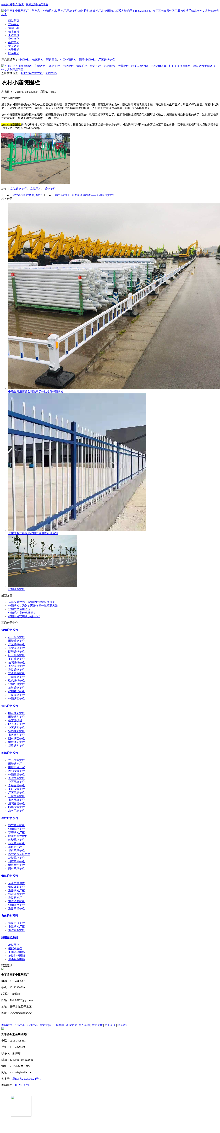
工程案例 (13, 35)
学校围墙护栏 (16, 785)
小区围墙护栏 (16, 781)
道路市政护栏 (16, 922)
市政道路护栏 (16, 901)
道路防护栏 (15, 897)
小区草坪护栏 (16, 843)
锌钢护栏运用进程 (19, 609)
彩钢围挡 (51, 59)
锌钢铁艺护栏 (16, 698)
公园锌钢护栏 (16, 676)
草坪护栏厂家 (16, 832)
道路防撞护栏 (16, 908)
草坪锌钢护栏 (16, 687)
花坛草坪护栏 (16, 857)
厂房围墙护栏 (16, 796)
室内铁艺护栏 (16, 731)
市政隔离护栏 (16, 930)
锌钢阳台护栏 (16, 684)
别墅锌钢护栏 (16, 666)
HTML (19, 1085)
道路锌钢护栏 (16, 669)
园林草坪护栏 (16, 868)
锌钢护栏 (24, 59)
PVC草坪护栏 (16, 825)
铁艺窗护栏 (15, 720)
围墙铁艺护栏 (16, 716)
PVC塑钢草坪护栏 (19, 854)
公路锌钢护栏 (16, 694)
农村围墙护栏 (16, 810)
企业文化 (13, 38)
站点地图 (42, 4)
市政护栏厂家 (16, 926)
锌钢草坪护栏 (16, 828)
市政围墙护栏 (16, 799)
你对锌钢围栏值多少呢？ (27, 195)
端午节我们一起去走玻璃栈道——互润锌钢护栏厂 (85, 195)
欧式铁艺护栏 (16, 724)
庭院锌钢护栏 (18, 188)
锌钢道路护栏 (16, 904)
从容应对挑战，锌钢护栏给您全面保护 (31, 601)
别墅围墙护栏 (16, 778)
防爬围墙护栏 (16, 807)
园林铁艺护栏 (16, 738)
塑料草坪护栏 (16, 850)
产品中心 (13, 24)
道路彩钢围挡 (16, 959)
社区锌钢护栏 (16, 655)
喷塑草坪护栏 (16, 839)
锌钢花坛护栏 (16, 691)
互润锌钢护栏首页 (32, 73)
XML (27, 1085)
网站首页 (13, 20)
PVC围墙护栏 (16, 770)
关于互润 (13, 49)
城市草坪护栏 (16, 861)
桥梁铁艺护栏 (16, 745)
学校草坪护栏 (16, 865)
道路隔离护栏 (16, 886)
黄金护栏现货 (16, 883)
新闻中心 (13, 27)
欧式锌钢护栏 (16, 680)
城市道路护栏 (16, 894)
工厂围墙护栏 (16, 789)
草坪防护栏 (15, 846)
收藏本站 (6, 4)
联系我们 (13, 53)
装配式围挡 (15, 948)
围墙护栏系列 (9, 752)
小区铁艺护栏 (16, 727)
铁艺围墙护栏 (16, 760)
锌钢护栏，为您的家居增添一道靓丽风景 (33, 605)
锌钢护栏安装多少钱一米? (24, 616)
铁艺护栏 (37, 59)
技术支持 (13, 31)
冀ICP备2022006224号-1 (26, 1078)
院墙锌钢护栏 (16, 651)
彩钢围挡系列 (9, 937)
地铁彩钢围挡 (16, 955)
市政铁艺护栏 (16, 734)
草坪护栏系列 (9, 818)
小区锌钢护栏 (68, 59)
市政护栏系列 (9, 915)
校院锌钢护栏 (16, 662)
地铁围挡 (13, 944)
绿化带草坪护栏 (18, 836)
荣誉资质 (13, 46)
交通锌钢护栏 (16, 673)
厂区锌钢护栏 (106, 59)
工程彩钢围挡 (16, 952)
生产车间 (13, 42)
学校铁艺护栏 (16, 742)
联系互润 (31, 4)
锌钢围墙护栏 (16, 774)
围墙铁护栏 (15, 763)
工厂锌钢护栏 (16, 658)
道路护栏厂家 (16, 890)
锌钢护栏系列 (9, 629)
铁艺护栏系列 (9, 705)
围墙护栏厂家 (16, 767)
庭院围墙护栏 (16, 803)
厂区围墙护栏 (16, 792)
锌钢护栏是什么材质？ (22, 612)
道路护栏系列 (9, 875)
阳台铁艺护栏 (16, 713)
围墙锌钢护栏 (87, 59)
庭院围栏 (35, 188)
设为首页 (18, 4)
